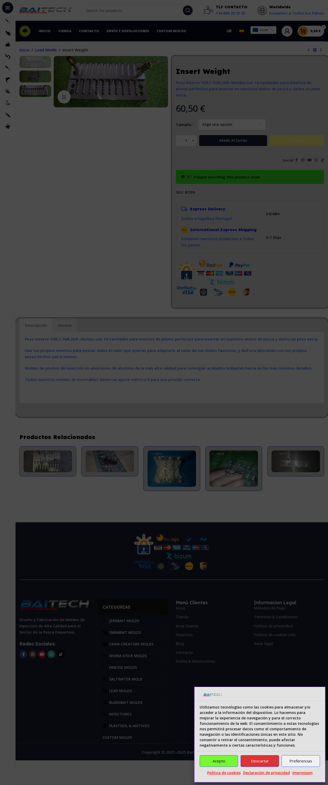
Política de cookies (224, 772)
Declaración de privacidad (266, 772)
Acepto (219, 760)
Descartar (260, 760)
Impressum (302, 772)
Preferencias (300, 760)
